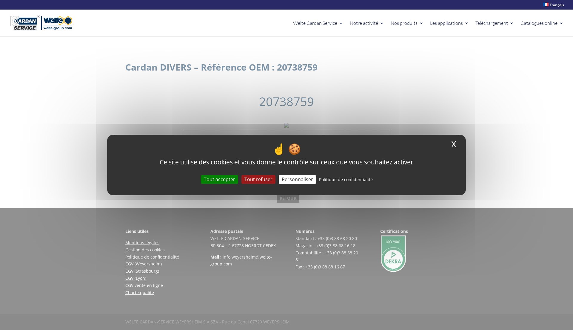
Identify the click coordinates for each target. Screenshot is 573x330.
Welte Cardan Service (315, 23)
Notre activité (364, 23)
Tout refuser (258, 179)
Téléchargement (491, 23)
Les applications (446, 23)
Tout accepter (219, 179)
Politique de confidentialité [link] (346, 179)
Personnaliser (297, 179)
